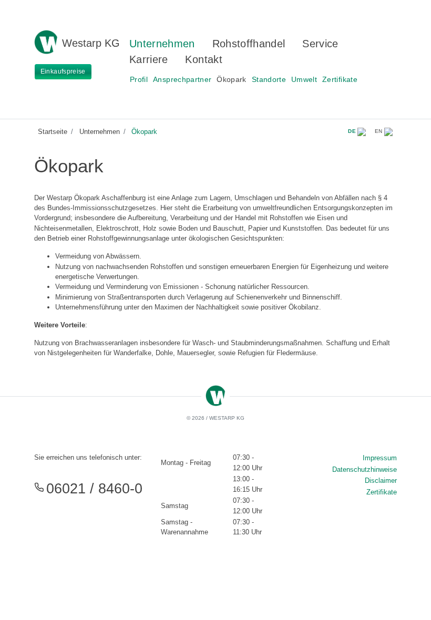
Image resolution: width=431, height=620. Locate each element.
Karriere (148, 59)
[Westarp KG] (46, 36)
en (379, 131)
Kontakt (203, 59)
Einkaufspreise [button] (63, 71)
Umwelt (303, 80)
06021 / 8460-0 (94, 489)
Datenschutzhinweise (364, 469)
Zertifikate (339, 80)
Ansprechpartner (182, 80)
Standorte (268, 80)
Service (320, 43)
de (352, 131)
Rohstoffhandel (248, 43)
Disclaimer (381, 480)
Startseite (52, 132)
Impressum (380, 458)
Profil (139, 80)
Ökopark (231, 80)
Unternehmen (162, 43)
